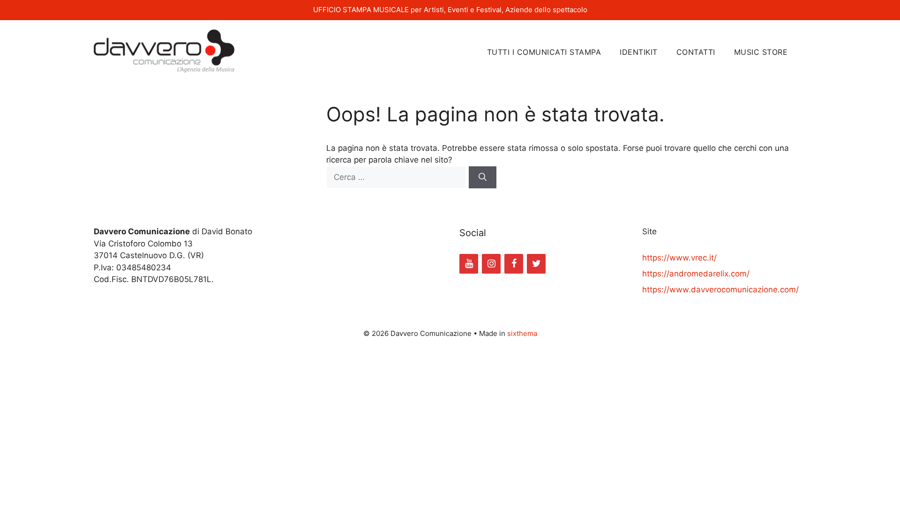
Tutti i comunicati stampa (544, 52)
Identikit (639, 52)
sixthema (522, 333)
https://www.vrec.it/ (679, 257)
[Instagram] (491, 264)
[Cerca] (482, 177)
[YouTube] (468, 264)
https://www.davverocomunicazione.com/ (720, 289)
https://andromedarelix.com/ (696, 273)
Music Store (761, 52)
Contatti (695, 52)
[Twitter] (536, 264)
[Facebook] (513, 264)
